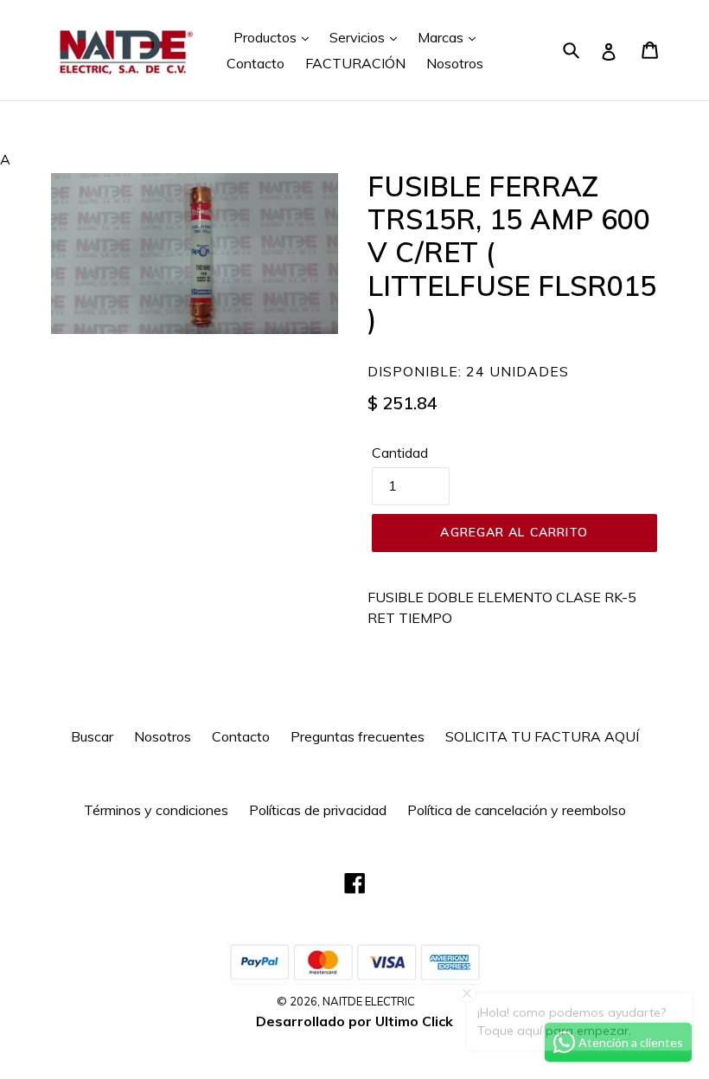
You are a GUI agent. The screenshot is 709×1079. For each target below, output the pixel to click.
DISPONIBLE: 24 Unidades (468, 371)
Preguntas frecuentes (358, 736)
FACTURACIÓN (355, 63)
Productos (266, 37)
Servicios (358, 37)
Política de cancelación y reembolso (516, 810)
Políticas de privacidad (317, 810)
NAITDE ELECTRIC (369, 1001)
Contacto (255, 63)
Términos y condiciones (156, 810)
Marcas (442, 37)
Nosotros (454, 63)
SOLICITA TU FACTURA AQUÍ (542, 736)
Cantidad (400, 452)
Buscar (92, 736)
